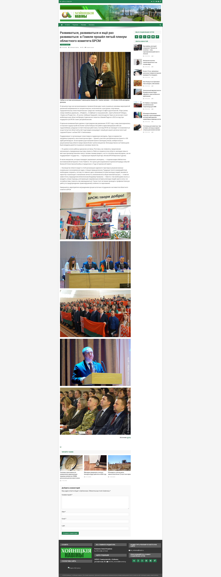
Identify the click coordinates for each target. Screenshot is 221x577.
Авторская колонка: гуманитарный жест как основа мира (150, 62)
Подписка (75, 24)
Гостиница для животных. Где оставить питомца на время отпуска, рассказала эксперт (152, 128)
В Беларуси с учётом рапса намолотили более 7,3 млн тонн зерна (119, 473)
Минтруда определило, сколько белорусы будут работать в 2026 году (95, 473)
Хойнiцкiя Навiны (74, 47)
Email (64, 519)
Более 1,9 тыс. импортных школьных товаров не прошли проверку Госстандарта (152, 73)
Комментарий (67, 495)
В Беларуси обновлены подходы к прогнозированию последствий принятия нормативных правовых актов (152, 116)
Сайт (63, 526)
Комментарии (90, 47)
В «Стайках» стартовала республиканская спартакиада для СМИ (150, 104)
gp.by (129, 437)
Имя (64, 512)
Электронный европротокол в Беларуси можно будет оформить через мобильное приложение (152, 93)
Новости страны (65, 44)
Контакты (91, 24)
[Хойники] (76, 553)
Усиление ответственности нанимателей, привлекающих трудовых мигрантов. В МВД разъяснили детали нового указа (70, 475)
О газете (67, 24)
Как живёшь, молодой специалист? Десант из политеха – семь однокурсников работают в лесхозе (151, 49)
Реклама (83, 24)
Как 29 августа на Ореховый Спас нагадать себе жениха (151, 82)
